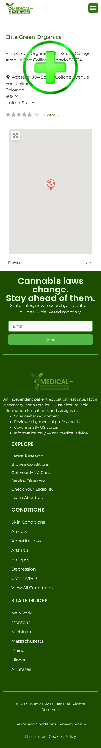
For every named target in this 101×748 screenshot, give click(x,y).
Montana (21, 622)
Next (89, 262)
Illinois (18, 659)
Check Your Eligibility (32, 489)
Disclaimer (35, 736)
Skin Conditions (28, 522)
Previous (15, 262)
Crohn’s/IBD (24, 578)
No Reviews (46, 114)
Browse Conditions (30, 464)
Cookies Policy (62, 736)
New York (21, 613)
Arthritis (20, 550)
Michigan (21, 631)
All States (21, 669)
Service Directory (28, 480)
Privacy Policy (73, 724)
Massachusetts (27, 641)
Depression (23, 569)
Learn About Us (27, 497)
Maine (18, 650)
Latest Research (27, 455)
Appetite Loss (26, 540)
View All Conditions (32, 587)
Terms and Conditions (35, 724)
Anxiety (19, 531)
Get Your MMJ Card (30, 472)
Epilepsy (20, 559)
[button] (93, 8)
